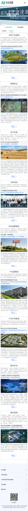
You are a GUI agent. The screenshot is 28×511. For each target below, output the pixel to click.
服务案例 (11, 30)
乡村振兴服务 (8, 27)
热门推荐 (3, 469)
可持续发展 (20, 27)
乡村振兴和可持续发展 (7, 479)
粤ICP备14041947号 (20, 507)
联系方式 (3, 489)
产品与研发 (4, 474)
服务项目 (4, 30)
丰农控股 (3, 484)
